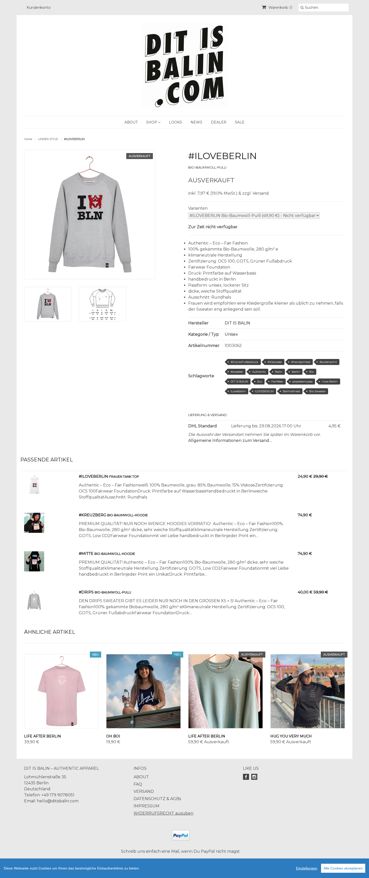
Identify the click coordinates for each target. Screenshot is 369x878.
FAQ (138, 784)
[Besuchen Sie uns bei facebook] (246, 777)
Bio (311, 371)
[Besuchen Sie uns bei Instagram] (255, 777)
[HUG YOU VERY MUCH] (307, 691)
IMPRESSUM (146, 806)
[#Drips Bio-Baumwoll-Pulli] (34, 608)
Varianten (198, 208)
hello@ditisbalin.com (58, 801)
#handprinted (300, 362)
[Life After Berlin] (61, 691)
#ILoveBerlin (93, 476)
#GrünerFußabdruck (244, 362)
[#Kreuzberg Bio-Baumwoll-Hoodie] (34, 531)
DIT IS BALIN (237, 323)
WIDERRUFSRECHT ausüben (163, 813)
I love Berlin (330, 381)
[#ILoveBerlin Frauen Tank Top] (34, 492)
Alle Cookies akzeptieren (343, 868)
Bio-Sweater (317, 391)
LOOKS (175, 122)
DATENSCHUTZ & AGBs (157, 798)
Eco (259, 381)
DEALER (218, 122)
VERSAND (144, 791)
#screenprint (328, 362)
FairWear (277, 381)
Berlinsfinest (291, 391)
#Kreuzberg (92, 515)
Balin (278, 371)
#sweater (237, 371)
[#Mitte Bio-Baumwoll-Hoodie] (34, 570)
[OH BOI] (143, 691)
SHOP (152, 122)
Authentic (259, 371)
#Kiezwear (275, 362)
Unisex (231, 334)
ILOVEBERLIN (264, 391)
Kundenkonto (39, 7)
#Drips (86, 592)
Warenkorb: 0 (280, 7)
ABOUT (131, 122)
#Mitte (86, 553)
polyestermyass (302, 381)
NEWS (196, 122)
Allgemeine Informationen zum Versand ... (230, 440)
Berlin (296, 371)
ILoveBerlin (238, 391)
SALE (239, 122)
